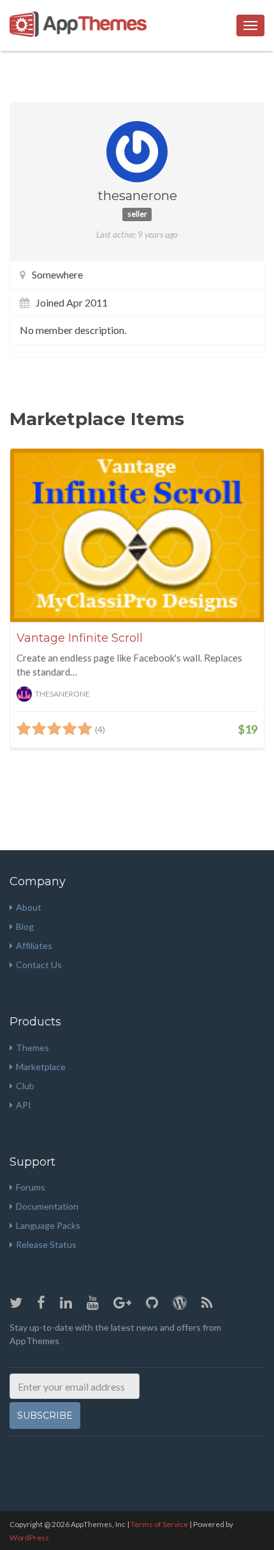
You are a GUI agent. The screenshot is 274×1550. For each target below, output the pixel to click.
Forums (30, 1187)
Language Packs (48, 1225)
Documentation (47, 1206)
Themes (32, 1047)
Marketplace (41, 1066)
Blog (25, 926)
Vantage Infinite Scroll (80, 638)
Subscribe (45, 1415)
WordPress (29, 1537)
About (28, 907)
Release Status (46, 1244)
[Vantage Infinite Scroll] (137, 535)
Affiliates (34, 945)
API (23, 1104)
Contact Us (39, 964)
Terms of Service (159, 1524)
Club (25, 1085)
